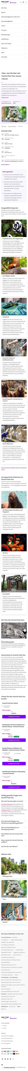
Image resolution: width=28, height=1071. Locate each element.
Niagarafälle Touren (6, 952)
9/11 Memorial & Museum (8, 945)
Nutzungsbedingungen (7, 1041)
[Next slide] (25, 630)
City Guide (4, 57)
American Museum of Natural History (10, 960)
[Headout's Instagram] (5, 1059)
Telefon (5, 1025)
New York (4, 126)
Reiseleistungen (5, 34)
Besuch (3, 12)
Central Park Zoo (12, 126)
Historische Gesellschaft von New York (11, 972)
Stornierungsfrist (5, 1043)
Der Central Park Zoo (6, 804)
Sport (2, 52)
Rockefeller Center (6, 955)
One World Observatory (7, 950)
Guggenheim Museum (19, 952)
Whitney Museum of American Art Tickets (11, 967)
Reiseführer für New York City (15, 994)
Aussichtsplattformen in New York (10, 991)
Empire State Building (16, 940)
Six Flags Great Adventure (8, 957)
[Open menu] (26, 2)
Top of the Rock (17, 955)
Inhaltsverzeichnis (9, 1067)
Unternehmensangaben (7, 1036)
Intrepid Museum (5, 962)
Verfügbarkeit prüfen (14, 716)
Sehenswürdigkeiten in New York (10, 17)
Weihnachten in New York (8, 996)
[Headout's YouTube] (7, 1059)
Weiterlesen (5, 97)
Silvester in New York (6, 999)
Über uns (3, 1009)
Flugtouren (4, 48)
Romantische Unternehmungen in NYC (11, 1004)
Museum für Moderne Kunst (8, 947)
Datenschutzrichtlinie (6, 1038)
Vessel (16, 975)
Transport (4, 30)
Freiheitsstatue (19, 950)
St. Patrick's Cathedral (7, 975)
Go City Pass (12, 1006)
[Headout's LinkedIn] (2, 1059)
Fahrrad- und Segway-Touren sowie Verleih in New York (13, 985)
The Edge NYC (5, 940)
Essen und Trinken (6, 43)
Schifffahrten (5, 39)
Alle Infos (3, 8)
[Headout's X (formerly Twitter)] (13, 1059)
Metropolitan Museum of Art (8, 965)
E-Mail (4, 1028)
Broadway (14, 937)
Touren (3, 26)
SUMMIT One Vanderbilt (7, 942)
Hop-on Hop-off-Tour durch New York (11, 980)
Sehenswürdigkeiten (7, 21)
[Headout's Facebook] (10, 1059)
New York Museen (6, 989)
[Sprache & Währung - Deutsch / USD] (23, 2)
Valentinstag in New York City (8, 1001)
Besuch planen (5, 164)
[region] (14, 630)
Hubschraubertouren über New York (10, 982)
